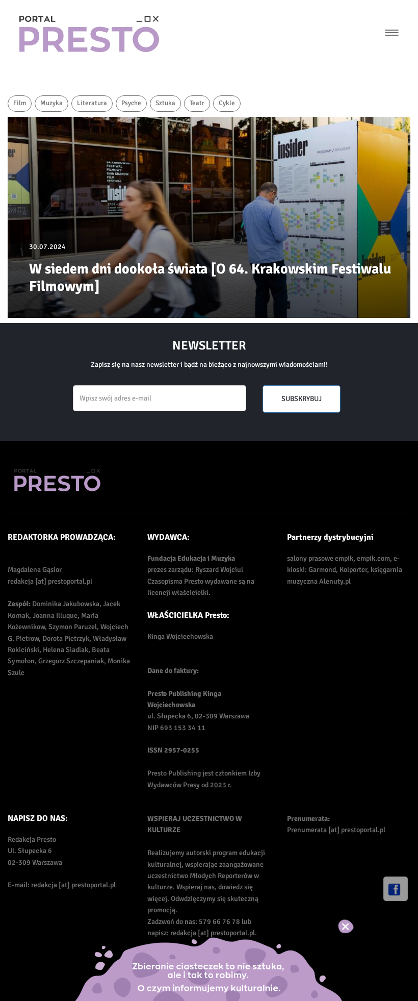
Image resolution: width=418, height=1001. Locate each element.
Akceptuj (356, 926)
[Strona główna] (89, 34)
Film (19, 103)
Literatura (92, 103)
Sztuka (165, 103)
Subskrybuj (301, 398)
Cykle (227, 103)
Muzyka (51, 103)
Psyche (131, 103)
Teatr (197, 103)
